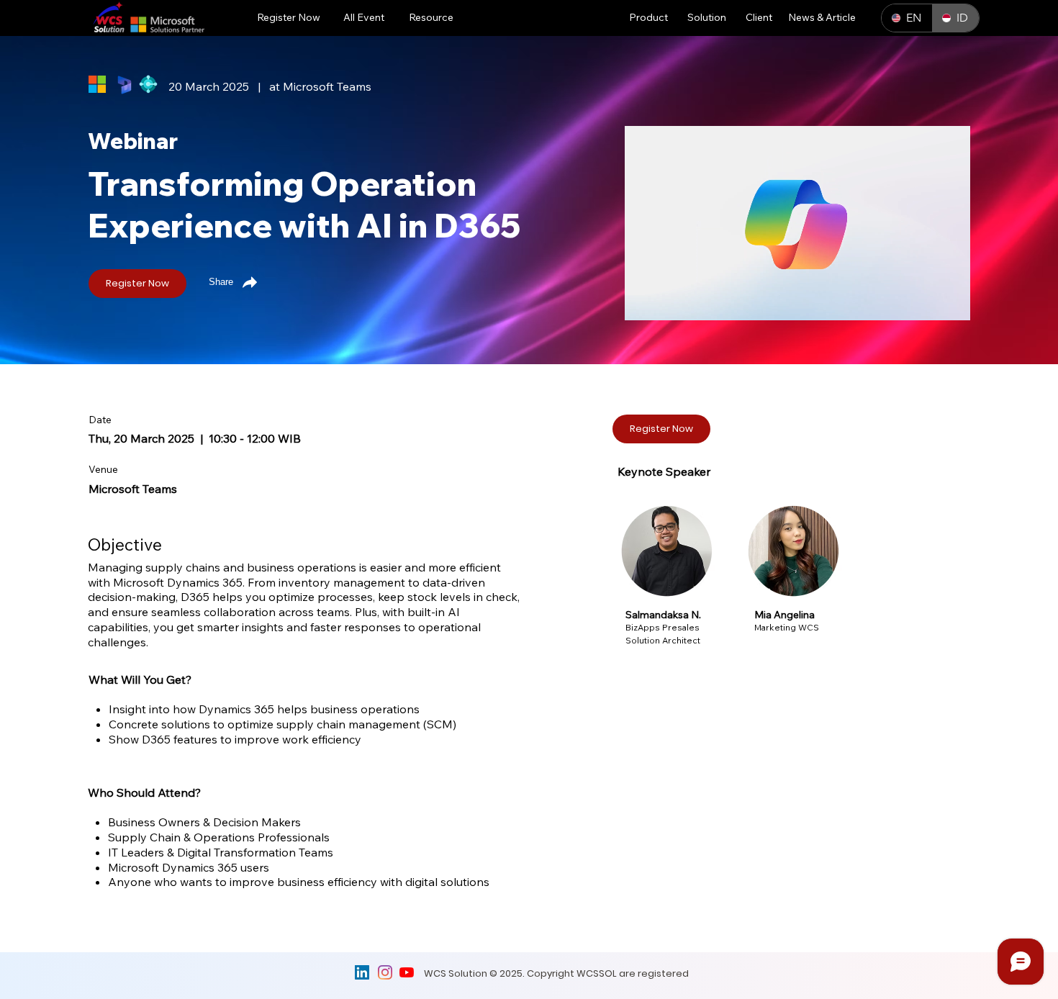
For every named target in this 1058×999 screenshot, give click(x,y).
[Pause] (643, 300)
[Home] (405, 387)
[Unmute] (668, 300)
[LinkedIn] (362, 972)
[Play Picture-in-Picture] (926, 300)
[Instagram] (385, 972)
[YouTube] (406, 972)
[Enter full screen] (950, 300)
